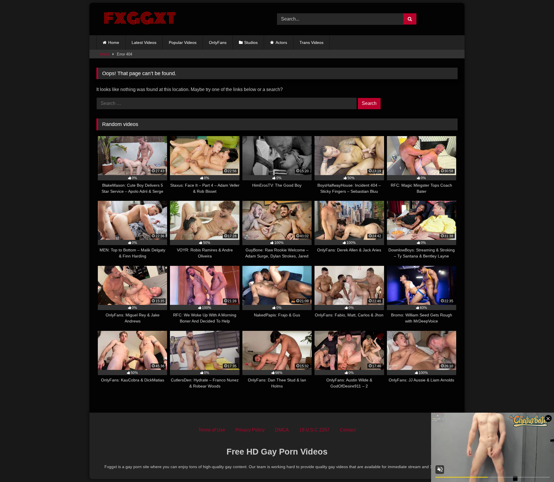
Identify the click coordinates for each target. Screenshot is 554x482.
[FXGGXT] (139, 19)
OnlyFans (218, 42)
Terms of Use (211, 429)
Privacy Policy (250, 429)
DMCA (282, 429)
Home (113, 42)
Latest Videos (144, 42)
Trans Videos (311, 42)
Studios (251, 42)
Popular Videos (182, 42)
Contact (348, 429)
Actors (281, 42)
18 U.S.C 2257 (314, 429)
